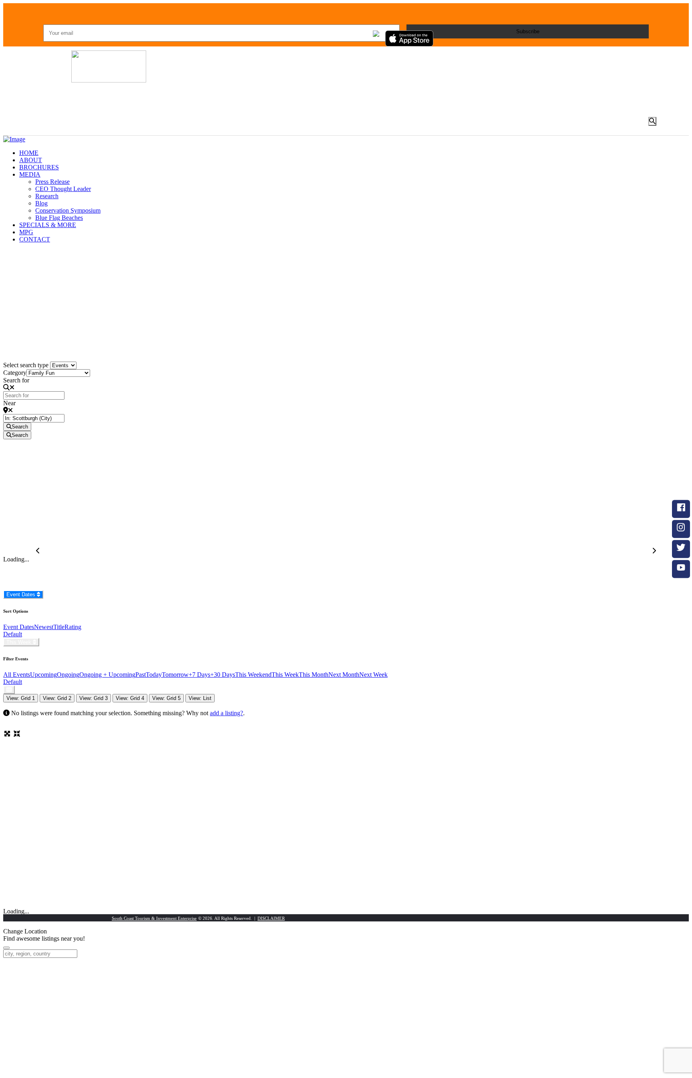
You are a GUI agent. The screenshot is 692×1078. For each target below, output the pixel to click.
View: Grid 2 (57, 698)
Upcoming (43, 674)
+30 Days (222, 674)
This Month (313, 674)
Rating (72, 626)
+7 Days (199, 674)
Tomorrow (175, 674)
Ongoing (68, 674)
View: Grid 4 (130, 698)
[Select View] (9, 690)
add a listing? (226, 713)
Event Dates (21, 594)
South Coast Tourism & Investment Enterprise (154, 918)
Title (58, 626)
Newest (43, 626)
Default (12, 634)
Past (140, 674)
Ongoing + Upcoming (107, 674)
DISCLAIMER (271, 918)
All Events (16, 674)
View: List (200, 698)
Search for (16, 380)
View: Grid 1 (20, 698)
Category (14, 372)
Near (9, 403)
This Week (19, 642)
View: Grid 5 (166, 698)
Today (154, 674)
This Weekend (253, 674)
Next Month (343, 674)
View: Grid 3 (93, 698)
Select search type (25, 365)
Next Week (373, 674)
